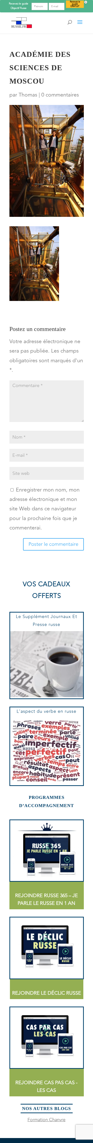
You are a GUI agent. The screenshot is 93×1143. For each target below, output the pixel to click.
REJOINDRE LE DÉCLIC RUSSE (46, 993)
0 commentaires (60, 95)
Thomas (28, 95)
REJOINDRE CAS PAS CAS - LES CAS (46, 1086)
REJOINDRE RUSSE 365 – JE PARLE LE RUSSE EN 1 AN (46, 899)
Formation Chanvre (46, 1119)
